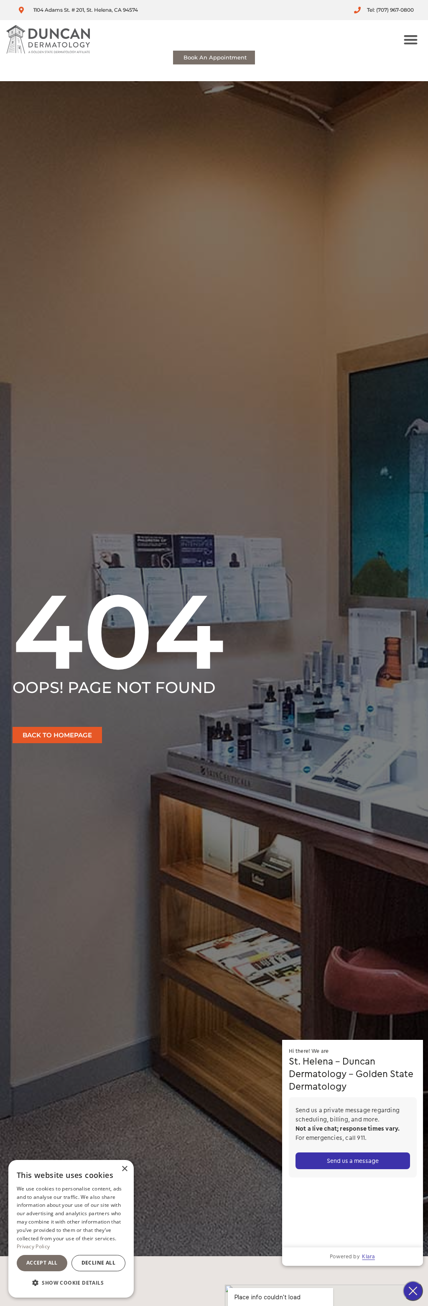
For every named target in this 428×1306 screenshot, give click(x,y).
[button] (411, 39)
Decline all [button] (98, 1262)
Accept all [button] (42, 1262)
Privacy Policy (33, 1246)
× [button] (124, 1169)
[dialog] (71, 1229)
